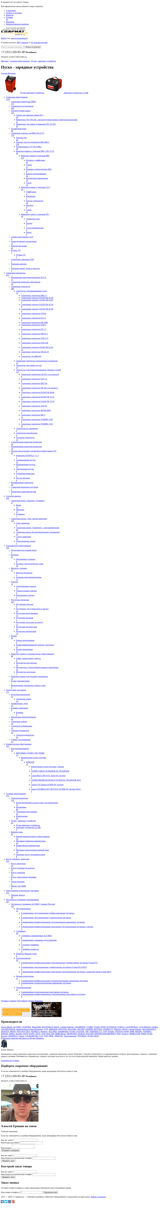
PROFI (13, 1031)
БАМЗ (126, 1031)
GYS (46, 1029)
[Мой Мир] (9, 1201)
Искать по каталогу (33, 47)
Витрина (12, 73)
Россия (4, 1036)
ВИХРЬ (138, 1031)
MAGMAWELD (149, 1029)
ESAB (97, 1027)
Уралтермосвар (70, 1036)
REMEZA (35, 1031)
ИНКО (12, 1034)
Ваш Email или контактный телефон (16, 1158)
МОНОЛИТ (72, 1034)
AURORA (26, 1027)
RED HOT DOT (23, 1031)
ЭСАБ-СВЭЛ (92, 1036)
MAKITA (5, 1031)
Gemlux (155, 1027)
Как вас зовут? (7, 1140)
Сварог (21, 1036)
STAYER (80, 1031)
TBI (86, 1031)
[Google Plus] (13, 1201)
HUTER (81, 1029)
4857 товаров (22, 42)
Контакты (10, 22)
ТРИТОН (58, 1036)
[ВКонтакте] (2, 1201)
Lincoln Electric (135, 1029)
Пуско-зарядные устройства (32, 93)
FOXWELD (111, 1027)
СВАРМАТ (12, 1036)
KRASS (117, 1029)
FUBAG (121, 1027)
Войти (3, 38)
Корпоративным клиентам (17, 24)
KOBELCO (108, 1029)
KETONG (98, 1029)
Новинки (39, 1001)
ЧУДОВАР (81, 1036)
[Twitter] (5, 1201)
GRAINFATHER (8, 1029)
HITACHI (62, 1029)
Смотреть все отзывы (10, 1060)
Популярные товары (25, 1001)
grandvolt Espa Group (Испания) (29, 1029)
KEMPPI (89, 1029)
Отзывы (9, 18)
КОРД (31, 1034)
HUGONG (72, 1029)
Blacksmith (36, 1027)
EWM (103, 1027)
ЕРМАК (4, 1034)
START (72, 1031)
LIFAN (125, 1029)
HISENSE (53, 1029)
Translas (111, 1031)
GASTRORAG (132, 1027)
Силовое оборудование (20, 61)
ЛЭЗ (43, 1034)
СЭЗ (41, 1036)
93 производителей (39, 42)
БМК (132, 1031)
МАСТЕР (50, 1034)
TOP (105, 1031)
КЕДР (25, 1034)
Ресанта (125, 1034)
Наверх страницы (98, 1197)
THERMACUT (95, 1031)
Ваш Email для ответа (10, 1143)
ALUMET (17, 1027)
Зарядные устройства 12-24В (76, 93)
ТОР (45, 1036)
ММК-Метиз (60, 1034)
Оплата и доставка (14, 13)
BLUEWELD (47, 1027)
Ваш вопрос (6, 1148)
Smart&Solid (63, 1031)
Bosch (56, 1027)
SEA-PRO (52, 1031)
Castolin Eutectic (67, 1027)
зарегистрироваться (19, 38)
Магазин (4, 61)
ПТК (118, 1034)
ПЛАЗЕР (90, 1034)
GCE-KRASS (144, 1027)
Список (4, 73)
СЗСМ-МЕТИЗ (31, 1036)
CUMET (89, 1027)
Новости (9, 15)
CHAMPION (79, 1027)
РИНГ (143, 1034)
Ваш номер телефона (10, 1192)
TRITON (119, 1031)
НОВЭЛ (81, 1034)
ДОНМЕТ (147, 1031)
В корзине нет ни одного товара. (22, 4)
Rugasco (44, 1031)
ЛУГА (37, 1034)
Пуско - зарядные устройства (43, 61)
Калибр (19, 1034)
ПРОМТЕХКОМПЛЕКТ (105, 1034)
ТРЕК (50, 1036)
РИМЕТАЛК (134, 1034)
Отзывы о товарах (8, 1001)
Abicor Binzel (6, 1027)
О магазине (11, 11)
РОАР (149, 1034)
